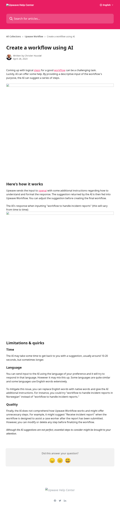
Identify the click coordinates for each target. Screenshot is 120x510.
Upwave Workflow (34, 36)
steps (37, 70)
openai (43, 190)
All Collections (13, 36)
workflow (59, 70)
